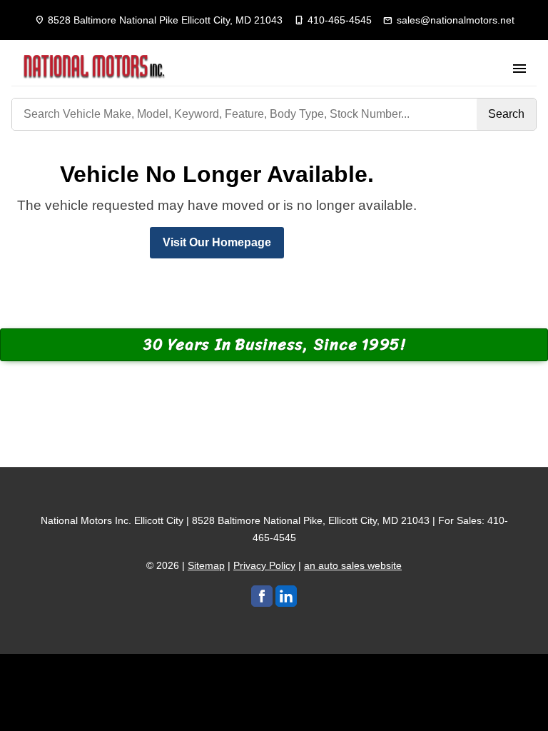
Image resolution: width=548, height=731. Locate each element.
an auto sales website (353, 565)
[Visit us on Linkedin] (286, 596)
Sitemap (206, 565)
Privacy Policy (264, 565)
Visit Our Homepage (217, 242)
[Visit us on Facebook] (262, 596)
